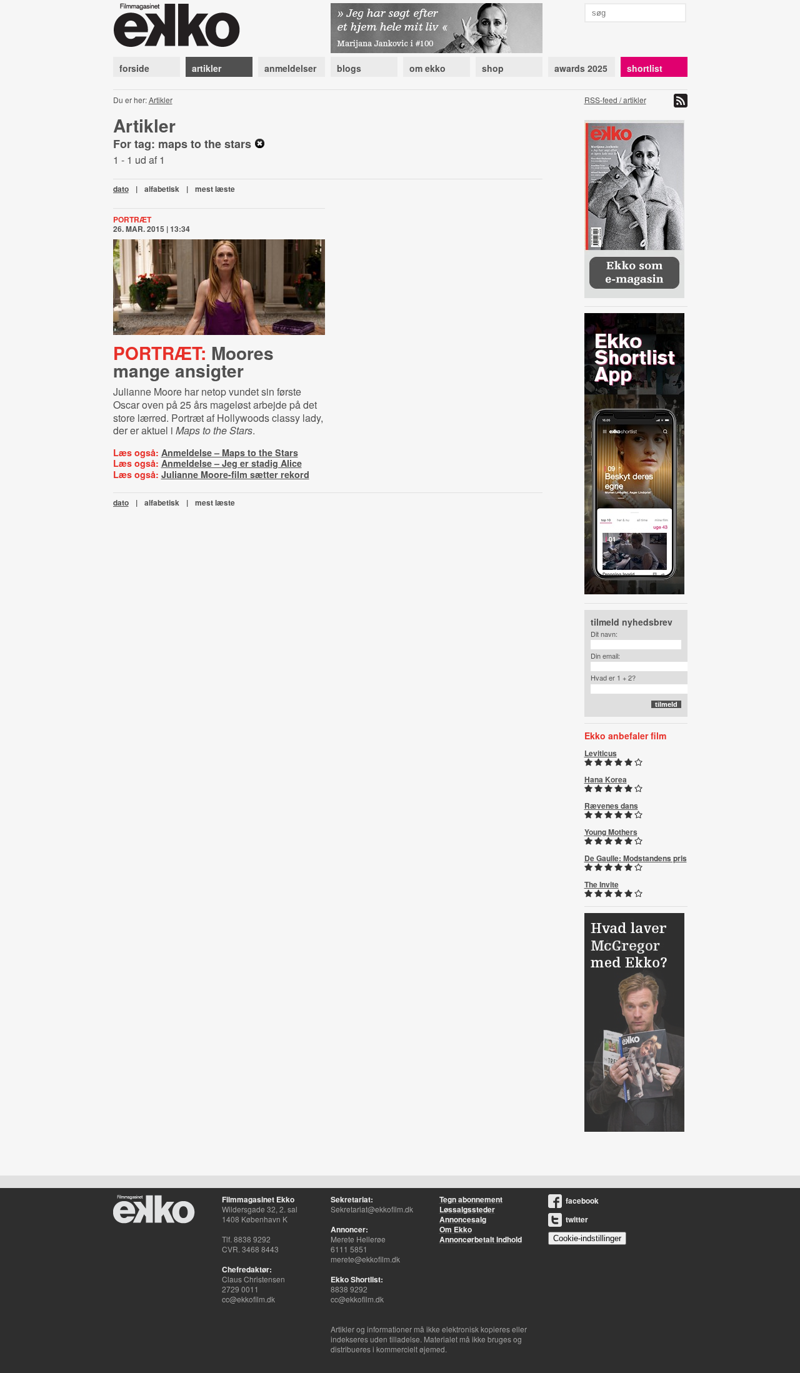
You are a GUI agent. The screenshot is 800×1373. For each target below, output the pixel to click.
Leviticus (600, 753)
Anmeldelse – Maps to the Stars (229, 452)
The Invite (601, 884)
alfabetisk (161, 188)
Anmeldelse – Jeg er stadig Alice (231, 463)
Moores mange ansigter (193, 361)
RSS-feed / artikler (615, 99)
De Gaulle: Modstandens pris (635, 858)
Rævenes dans (611, 805)
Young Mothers (611, 831)
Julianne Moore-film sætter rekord (235, 474)
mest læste (215, 188)
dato (121, 188)
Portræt (132, 219)
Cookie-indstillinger (587, 1238)
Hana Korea (605, 779)
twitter (577, 1219)
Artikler (160, 99)
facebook (582, 1200)
